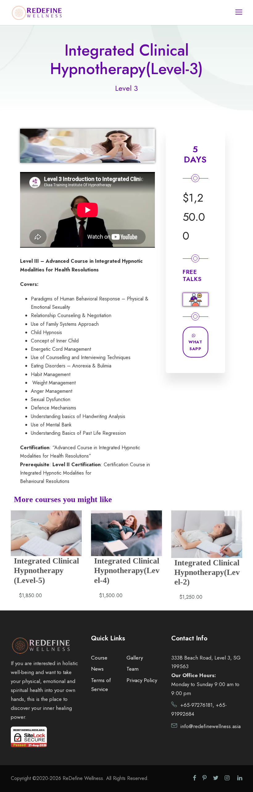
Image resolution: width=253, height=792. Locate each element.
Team (132, 669)
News (97, 669)
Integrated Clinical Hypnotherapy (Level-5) (46, 570)
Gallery (134, 657)
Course (99, 657)
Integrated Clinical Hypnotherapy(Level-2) (207, 572)
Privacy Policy (141, 680)
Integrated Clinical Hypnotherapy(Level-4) (127, 570)
